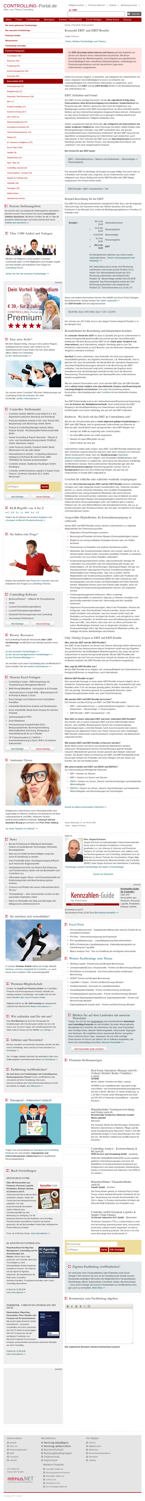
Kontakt (13, 1443)
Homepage (70, 867)
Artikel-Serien (13, 193)
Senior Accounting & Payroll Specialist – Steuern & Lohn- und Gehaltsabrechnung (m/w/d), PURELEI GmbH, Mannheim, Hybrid (33, 440)
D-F (12, 512)
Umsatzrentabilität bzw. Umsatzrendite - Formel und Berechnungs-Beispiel (105, 967)
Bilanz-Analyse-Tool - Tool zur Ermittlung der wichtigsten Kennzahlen (103, 951)
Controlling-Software (23, 594)
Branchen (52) (13, 61)
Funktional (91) (13, 66)
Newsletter (93, 1457)
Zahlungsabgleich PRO (20, 717)
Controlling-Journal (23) (17, 168)
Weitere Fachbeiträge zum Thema (88, 41)
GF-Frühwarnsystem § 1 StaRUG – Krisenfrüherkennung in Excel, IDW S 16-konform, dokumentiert (32, 740)
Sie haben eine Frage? (24, 534)
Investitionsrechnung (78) (18, 127)
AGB (12, 1453)
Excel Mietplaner (17, 721)
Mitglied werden (76, 5)
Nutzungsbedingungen (58, 1453)
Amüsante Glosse (21, 760)
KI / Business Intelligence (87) (20, 142)
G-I (17, 512)
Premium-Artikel (12, 35)
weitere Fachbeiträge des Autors (93, 867)
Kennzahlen (88, 25)
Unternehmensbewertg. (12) (19, 132)
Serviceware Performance (21, 618)
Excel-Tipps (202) (14, 147)
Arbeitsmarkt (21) (14, 158)
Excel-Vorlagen (94, 19)
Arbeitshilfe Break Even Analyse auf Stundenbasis (33, 706)
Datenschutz (51, 1456)
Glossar (127, 19)
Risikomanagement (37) (17, 122)
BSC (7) (10, 102)
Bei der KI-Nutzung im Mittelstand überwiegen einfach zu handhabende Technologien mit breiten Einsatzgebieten (33, 847)
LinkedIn (13, 1460)
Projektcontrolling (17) (16, 107)
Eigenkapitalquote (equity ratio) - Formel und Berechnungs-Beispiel (102, 1004)
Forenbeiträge (117, 867)
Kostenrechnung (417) (16, 112)
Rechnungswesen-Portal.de (58, 1472)
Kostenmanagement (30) (17, 71)
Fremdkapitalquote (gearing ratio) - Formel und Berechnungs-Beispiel (103, 994)
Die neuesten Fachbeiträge (17, 30)
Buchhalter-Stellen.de (55, 1476)
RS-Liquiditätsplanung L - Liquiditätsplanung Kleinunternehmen (100, 940)
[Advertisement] (33, 1396)
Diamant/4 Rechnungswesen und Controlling (30, 614)
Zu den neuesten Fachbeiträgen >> (22, 651)
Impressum (51, 1460)
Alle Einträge (17, 497)
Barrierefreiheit (53, 1449)
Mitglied (21, 259)
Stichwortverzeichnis (16, 198)
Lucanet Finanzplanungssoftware (25, 610)
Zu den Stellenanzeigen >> (18, 356)
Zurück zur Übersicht (103, 874)
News (8, 19)
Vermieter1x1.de (53, 1483)
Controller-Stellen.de (54, 1469)
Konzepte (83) (13, 76)
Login (74, 10)
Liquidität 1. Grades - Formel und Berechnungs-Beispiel (96, 982)
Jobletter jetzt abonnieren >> (17, 223)
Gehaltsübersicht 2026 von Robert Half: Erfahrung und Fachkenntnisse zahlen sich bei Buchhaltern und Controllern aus (34, 870)
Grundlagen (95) (14, 56)
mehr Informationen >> (40, 1233)
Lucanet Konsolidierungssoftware (25, 607)
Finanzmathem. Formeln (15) (19, 173)
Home (68, 25)
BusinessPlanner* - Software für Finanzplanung (31, 599)
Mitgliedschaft (94, 1446)
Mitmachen (93, 1450)
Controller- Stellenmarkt (25, 409)
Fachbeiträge (33, 19)
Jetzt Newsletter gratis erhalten (89, 1049)
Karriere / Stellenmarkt (70, 19)
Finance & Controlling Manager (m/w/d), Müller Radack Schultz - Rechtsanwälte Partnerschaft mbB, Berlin (34, 430)
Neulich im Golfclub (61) (17, 178)
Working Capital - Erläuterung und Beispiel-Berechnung (97, 964)
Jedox (12, 603)
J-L (21, 512)
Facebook (14, 1457)
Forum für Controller (40, 581)
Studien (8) (11, 152)
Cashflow (106, 392)
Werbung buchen (129, 5)
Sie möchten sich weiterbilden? (30, 916)
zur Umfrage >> (46, 1030)
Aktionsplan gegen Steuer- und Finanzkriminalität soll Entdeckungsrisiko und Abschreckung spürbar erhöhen (34, 880)
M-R (27, 512)
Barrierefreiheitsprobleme (99, 1453)
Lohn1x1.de (51, 1480)
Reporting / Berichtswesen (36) (20, 96)
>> (117, 912)
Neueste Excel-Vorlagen (25, 677)
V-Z (38, 512)
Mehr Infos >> (98, 1288)
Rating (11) (11, 137)
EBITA (73, 781)
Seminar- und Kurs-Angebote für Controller (26, 969)
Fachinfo (76, 25)
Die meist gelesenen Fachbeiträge (21, 25)
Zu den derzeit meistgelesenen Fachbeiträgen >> (29, 654)
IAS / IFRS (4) (13, 117)
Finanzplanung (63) (15, 86)
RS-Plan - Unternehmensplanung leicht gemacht (93, 937)
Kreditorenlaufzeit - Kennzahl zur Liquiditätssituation (95, 986)
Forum (19, 19)
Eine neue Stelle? (21, 339)
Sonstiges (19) (13, 188)
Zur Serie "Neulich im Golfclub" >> (21, 828)
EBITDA (73, 788)
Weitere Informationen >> (41, 1006)
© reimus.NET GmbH (13, 1496)
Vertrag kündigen (56, 1442)
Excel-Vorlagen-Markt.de (56, 1487)
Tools (68, 41)
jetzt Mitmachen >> (35, 1086)
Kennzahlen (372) (15, 81)
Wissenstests (11, 41)
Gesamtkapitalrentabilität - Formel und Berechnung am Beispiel (100, 990)
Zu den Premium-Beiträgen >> (19, 657)
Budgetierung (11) (14, 91)
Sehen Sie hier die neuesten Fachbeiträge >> (27, 274)
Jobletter (92, 1460)
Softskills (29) (13, 183)
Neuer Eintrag (43, 497)
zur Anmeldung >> (49, 1059)
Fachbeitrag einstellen (15, 46)
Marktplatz (49, 19)
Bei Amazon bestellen (105, 912)
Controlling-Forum (14, 268)
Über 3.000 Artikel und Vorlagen (31, 233)
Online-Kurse (112, 19)
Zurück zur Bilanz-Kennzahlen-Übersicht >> (86, 807)
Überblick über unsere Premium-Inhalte (28, 997)
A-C (7, 512)
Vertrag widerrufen (57, 1446)
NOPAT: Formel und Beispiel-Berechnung (90, 978)
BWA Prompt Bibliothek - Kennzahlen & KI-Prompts (33, 688)
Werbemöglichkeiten (18, 1450)
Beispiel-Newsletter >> (113, 1042)
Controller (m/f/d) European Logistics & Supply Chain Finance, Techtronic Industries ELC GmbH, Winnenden (34, 474)
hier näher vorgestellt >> (108, 300)
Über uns (14, 1446)
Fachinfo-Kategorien (15, 51)
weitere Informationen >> (28, 398)
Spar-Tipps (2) (13, 163)
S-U (32, 512)
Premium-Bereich (96, 5)
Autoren (113, 5)
